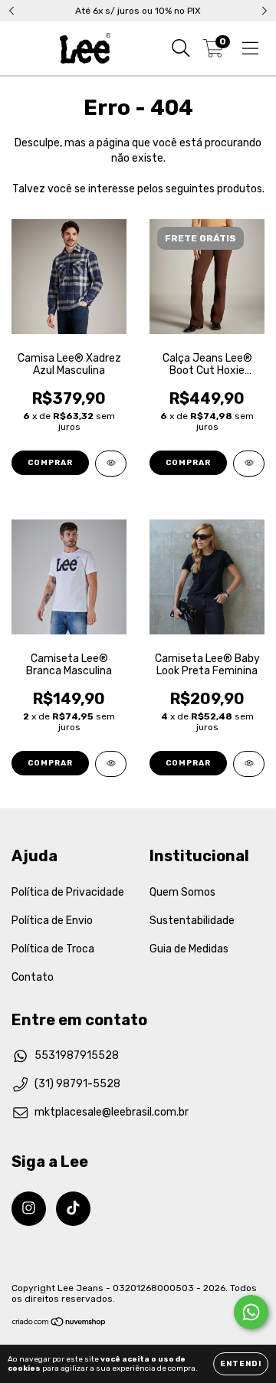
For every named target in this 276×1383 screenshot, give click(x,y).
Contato (33, 977)
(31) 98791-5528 (77, 1083)
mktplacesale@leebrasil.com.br (111, 1112)
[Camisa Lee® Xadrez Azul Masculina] (111, 464)
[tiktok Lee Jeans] (73, 1208)
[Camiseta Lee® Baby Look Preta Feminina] (248, 764)
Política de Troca (53, 948)
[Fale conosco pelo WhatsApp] (251, 1312)
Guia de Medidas (189, 948)
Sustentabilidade (192, 920)
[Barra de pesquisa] (181, 48)
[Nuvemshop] (59, 1324)
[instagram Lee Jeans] (29, 1208)
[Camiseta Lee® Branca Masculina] (111, 764)
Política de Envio (52, 920)
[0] (213, 52)
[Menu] (250, 48)
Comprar (50, 462)
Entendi (240, 1363)
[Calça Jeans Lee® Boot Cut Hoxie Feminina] (248, 464)
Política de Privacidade (68, 892)
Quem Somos (182, 892)
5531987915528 (76, 1055)
